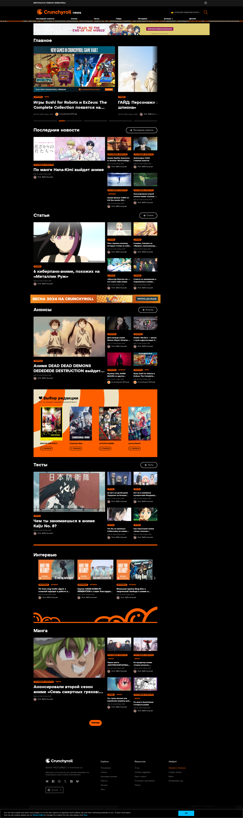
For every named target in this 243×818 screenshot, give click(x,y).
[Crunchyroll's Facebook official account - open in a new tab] (53, 781)
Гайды (119, 19)
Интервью (142, 19)
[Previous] (37, 85)
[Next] (153, 85)
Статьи (74, 19)
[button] (54, 790)
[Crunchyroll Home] (59, 762)
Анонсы (149, 310)
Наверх (95, 723)
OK (186, 813)
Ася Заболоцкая (45, 177)
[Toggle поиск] (205, 12)
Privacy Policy (38, 815)
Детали (192, 19)
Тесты (96, 19)
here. (85, 815)
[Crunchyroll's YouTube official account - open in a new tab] (47, 781)
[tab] (45, 122)
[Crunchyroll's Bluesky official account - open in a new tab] (77, 781)
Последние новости (45, 19)
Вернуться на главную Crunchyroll (50, 3)
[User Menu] (205, 3)
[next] (154, 578)
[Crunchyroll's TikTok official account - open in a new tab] (71, 781)
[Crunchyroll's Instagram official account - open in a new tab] (59, 781)
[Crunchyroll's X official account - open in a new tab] (65, 781)
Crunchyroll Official (68, 114)
